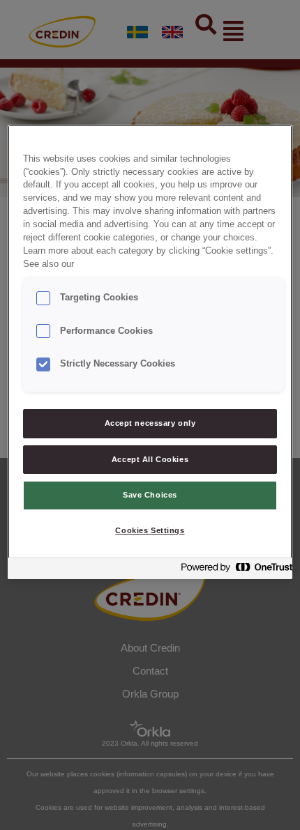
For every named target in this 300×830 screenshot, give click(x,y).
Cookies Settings (149, 530)
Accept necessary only (150, 423)
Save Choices (150, 495)
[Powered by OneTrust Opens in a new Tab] (232, 570)
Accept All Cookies (150, 459)
